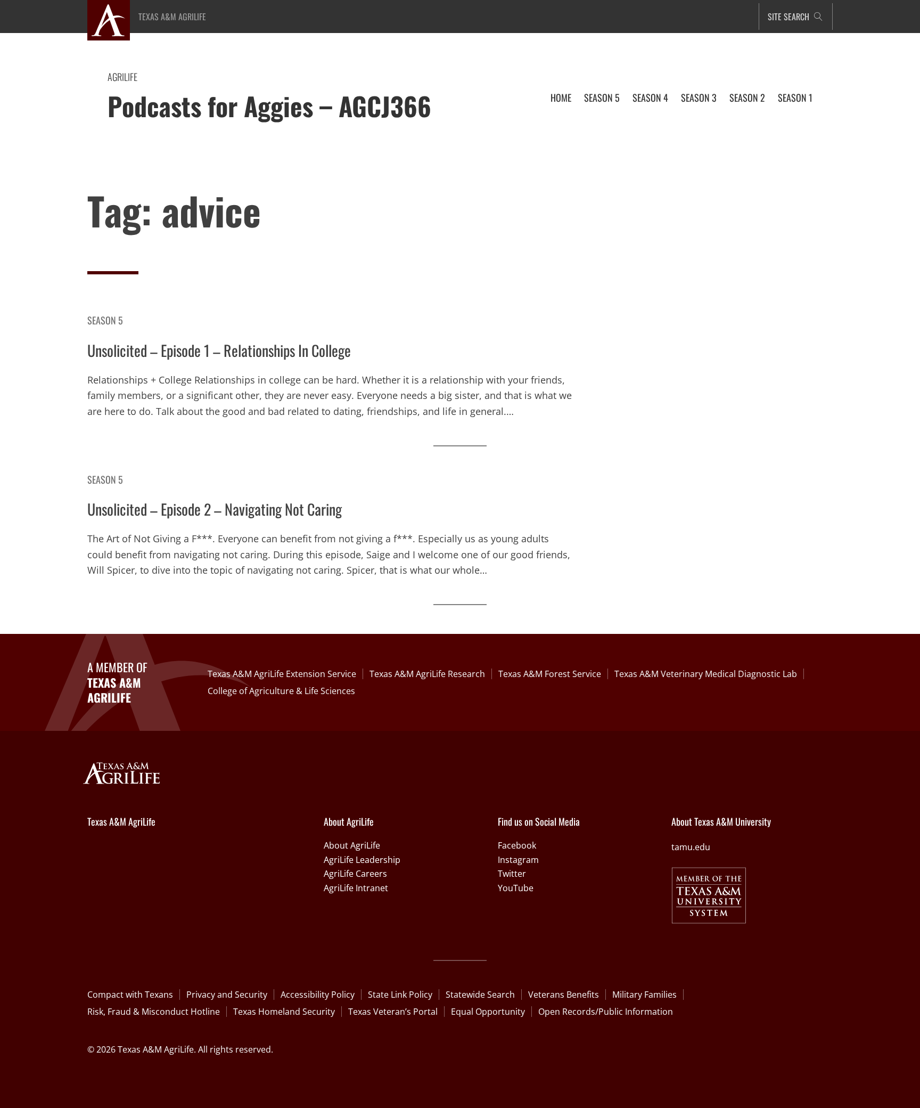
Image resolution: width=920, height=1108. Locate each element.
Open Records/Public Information (605, 1011)
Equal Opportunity (488, 1011)
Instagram (518, 860)
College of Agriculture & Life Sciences (281, 691)
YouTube (515, 888)
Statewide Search (480, 994)
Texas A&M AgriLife (172, 16)
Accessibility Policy (318, 994)
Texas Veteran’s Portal (393, 1011)
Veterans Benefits (563, 994)
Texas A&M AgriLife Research (427, 674)
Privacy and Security (226, 994)
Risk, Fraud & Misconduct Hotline (153, 1011)
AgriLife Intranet (356, 888)
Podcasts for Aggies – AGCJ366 (269, 106)
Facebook (517, 845)
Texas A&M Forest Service (549, 674)
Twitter (512, 873)
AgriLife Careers (355, 873)
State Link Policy (400, 994)
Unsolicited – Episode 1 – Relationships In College (219, 350)
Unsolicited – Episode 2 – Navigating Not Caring (214, 509)
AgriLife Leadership (362, 860)
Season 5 (105, 320)
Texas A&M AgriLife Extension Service (282, 674)
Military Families (644, 994)
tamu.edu (690, 847)
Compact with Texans (130, 994)
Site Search (788, 16)
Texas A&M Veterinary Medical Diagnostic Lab (705, 674)
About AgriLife (352, 845)
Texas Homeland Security (284, 1011)
